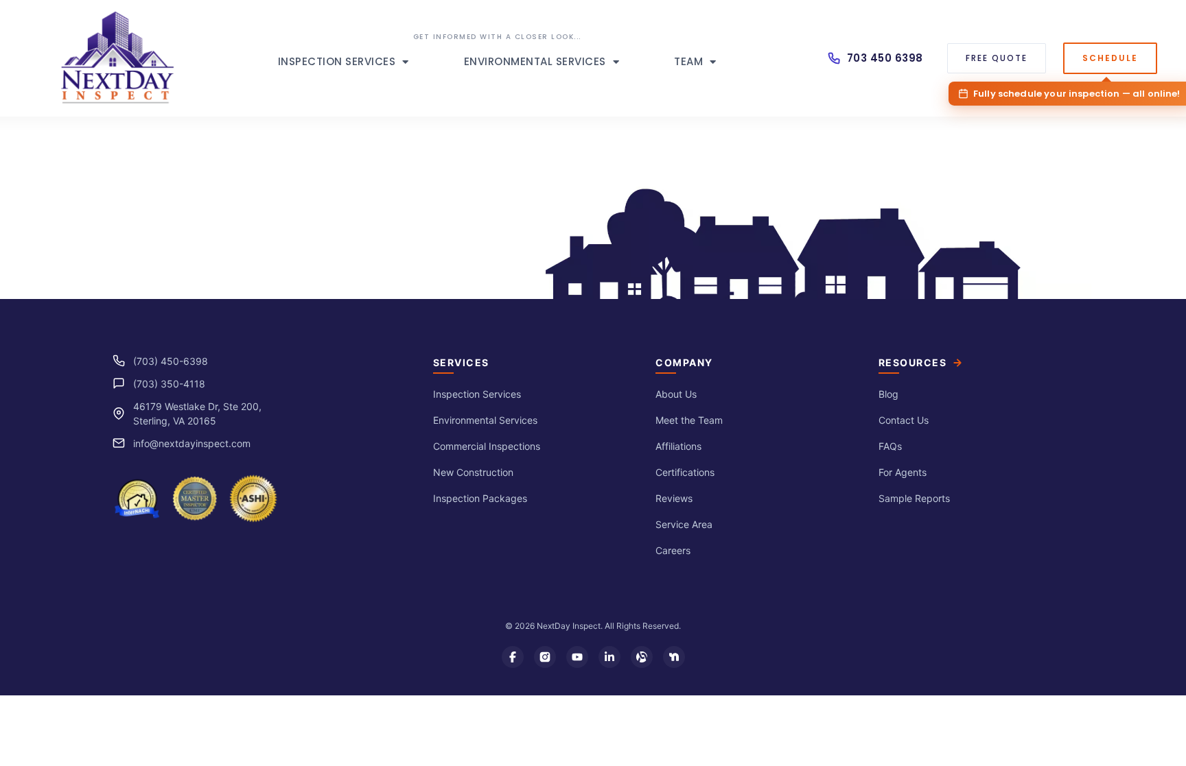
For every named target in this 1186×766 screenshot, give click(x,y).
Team (688, 61)
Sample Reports (914, 498)
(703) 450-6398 (170, 361)
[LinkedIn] (609, 657)
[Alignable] (642, 657)
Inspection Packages (480, 498)
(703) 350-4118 (169, 384)
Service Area (683, 524)
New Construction (473, 472)
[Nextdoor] (674, 657)
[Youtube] (577, 657)
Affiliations (678, 446)
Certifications (684, 472)
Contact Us (904, 420)
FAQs (890, 446)
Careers (672, 550)
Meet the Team (689, 420)
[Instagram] (545, 657)
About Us (676, 394)
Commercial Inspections (486, 446)
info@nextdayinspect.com (192, 443)
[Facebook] (513, 657)
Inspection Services (337, 61)
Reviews (674, 498)
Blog (888, 394)
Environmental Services (535, 61)
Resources (913, 362)
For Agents (903, 472)
